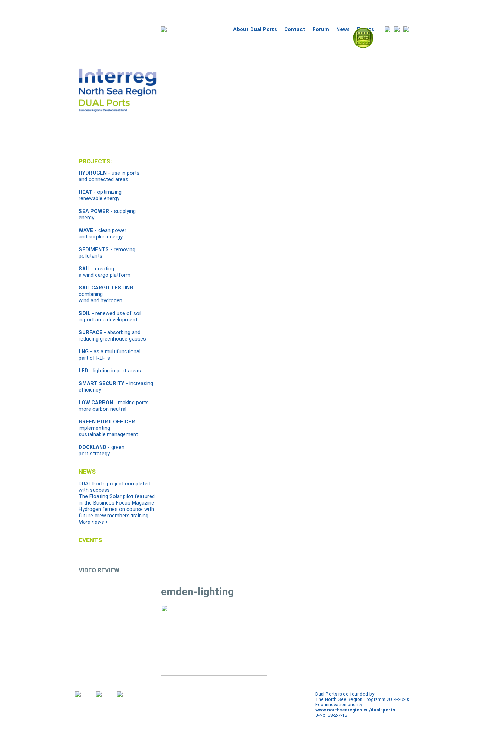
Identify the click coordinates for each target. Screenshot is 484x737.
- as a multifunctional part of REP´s (109, 354)
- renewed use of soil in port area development (110, 316)
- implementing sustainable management (109, 428)
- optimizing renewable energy (100, 195)
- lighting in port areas (110, 370)
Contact (294, 29)
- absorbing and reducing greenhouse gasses (112, 335)
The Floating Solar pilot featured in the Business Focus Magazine (117, 499)
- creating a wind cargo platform (104, 271)
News (343, 29)
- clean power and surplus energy (102, 233)
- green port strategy (101, 450)
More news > (93, 522)
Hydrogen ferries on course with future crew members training (116, 512)
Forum (321, 29)
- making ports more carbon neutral (114, 405)
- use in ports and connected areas (109, 176)
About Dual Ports (255, 29)
